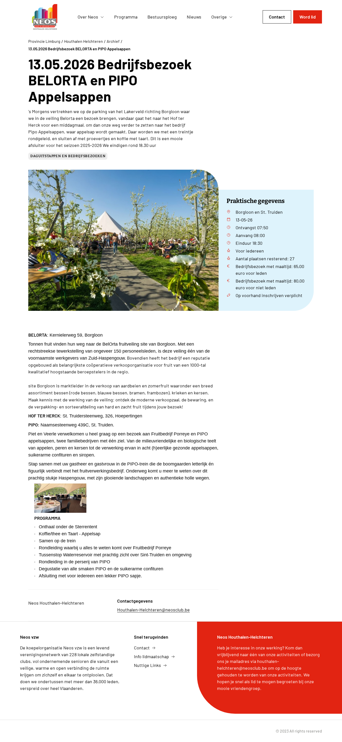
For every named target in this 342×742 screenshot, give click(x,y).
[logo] (45, 17)
